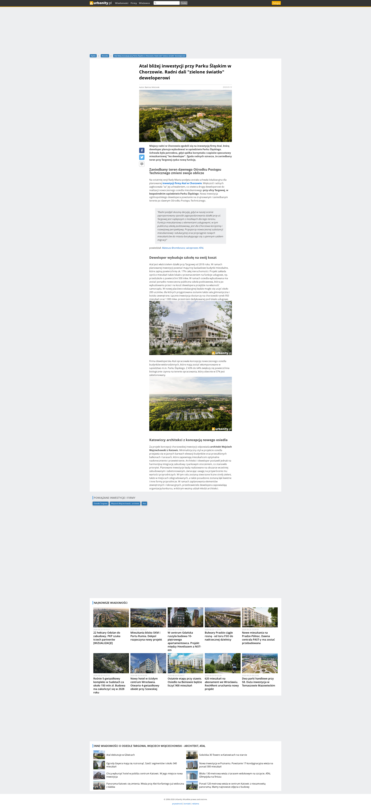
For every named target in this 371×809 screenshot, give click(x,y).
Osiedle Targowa (100, 503)
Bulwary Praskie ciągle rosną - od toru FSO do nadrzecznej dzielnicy (219, 636)
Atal (144, 503)
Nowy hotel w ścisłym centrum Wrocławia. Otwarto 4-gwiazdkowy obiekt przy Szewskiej (144, 684)
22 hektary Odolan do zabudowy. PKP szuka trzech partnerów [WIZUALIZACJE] (106, 638)
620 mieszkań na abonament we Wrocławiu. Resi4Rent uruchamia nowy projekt (222, 684)
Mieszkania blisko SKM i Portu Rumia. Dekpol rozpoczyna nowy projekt (146, 636)
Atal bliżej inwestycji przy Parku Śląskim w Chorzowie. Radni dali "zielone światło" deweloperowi (149, 56)
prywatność (177, 803)
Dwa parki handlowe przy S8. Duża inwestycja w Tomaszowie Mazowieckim (258, 682)
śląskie (93, 56)
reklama (195, 803)
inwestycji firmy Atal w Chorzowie (182, 183)
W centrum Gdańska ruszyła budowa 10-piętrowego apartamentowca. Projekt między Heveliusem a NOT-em (184, 641)
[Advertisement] (185, 30)
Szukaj (184, 3)
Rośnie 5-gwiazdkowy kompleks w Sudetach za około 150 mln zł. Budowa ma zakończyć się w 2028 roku (109, 685)
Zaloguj (276, 3)
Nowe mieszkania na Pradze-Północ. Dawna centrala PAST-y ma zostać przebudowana (258, 638)
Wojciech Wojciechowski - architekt (125, 503)
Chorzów (105, 56)
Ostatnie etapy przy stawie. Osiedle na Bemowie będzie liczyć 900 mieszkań (185, 682)
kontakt (187, 803)
